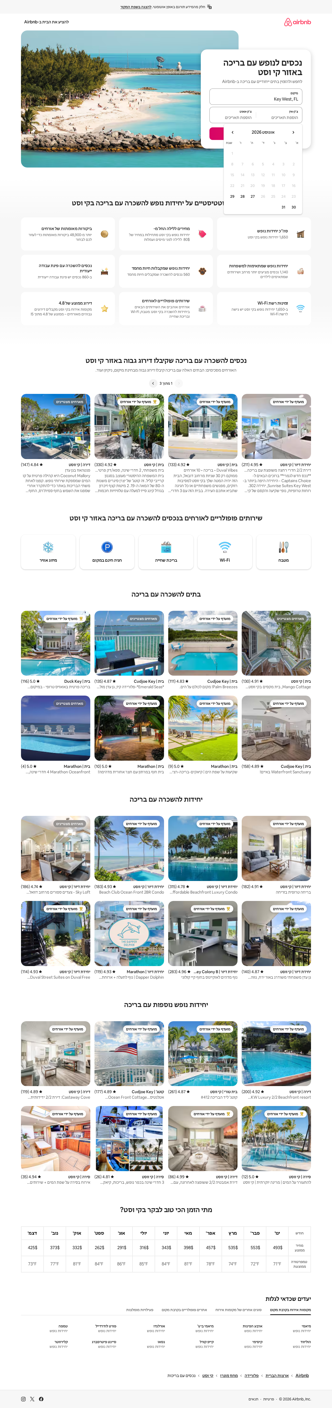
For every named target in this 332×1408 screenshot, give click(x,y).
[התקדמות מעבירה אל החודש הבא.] (232, 132)
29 (232, 196)
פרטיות (268, 1399)
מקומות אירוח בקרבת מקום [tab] (290, 1309)
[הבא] (153, 383)
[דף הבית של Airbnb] (297, 22)
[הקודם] (179, 383)
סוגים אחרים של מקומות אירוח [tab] (238, 1309)
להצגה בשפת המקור (135, 6)
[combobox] (256, 99)
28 (242, 196)
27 (253, 196)
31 (283, 207)
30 (294, 207)
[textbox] (279, 117)
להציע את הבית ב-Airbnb (46, 22)
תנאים (253, 1399)
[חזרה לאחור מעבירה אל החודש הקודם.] (293, 132)
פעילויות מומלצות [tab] (139, 1309)
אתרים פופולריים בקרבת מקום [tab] (184, 1309)
